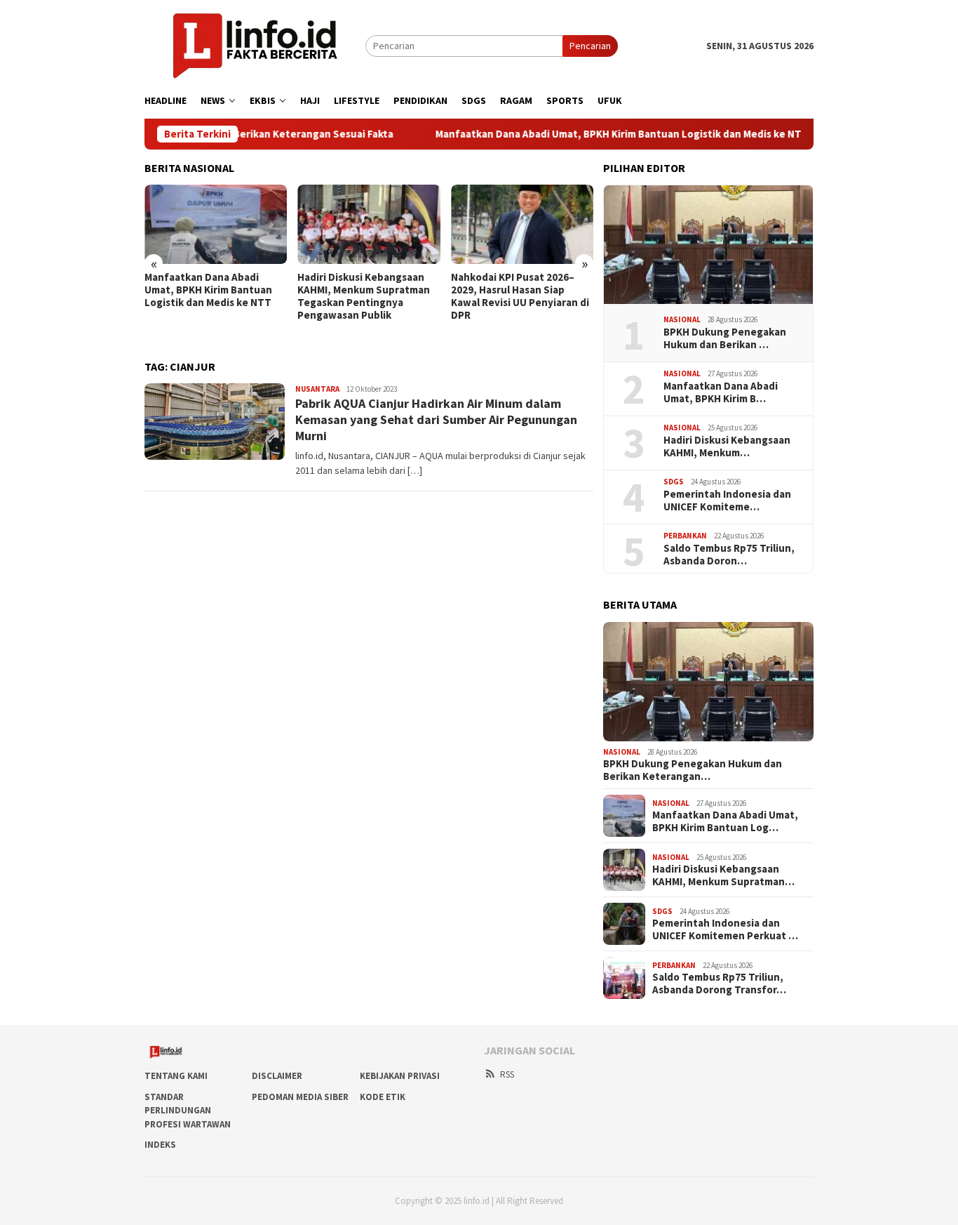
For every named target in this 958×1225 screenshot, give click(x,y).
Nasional (682, 319)
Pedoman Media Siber (300, 1097)
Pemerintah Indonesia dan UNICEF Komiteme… (727, 500)
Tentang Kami (176, 1076)
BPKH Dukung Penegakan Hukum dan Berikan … (724, 338)
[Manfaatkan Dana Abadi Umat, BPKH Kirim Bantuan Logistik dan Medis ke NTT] (215, 225)
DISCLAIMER (277, 1076)
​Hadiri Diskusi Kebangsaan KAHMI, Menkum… (726, 446)
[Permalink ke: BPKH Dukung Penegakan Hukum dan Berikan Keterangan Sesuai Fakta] (708, 245)
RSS (507, 1074)
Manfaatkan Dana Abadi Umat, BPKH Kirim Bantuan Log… (725, 821)
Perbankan (685, 536)
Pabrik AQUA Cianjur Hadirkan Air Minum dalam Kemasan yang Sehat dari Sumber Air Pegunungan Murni (436, 419)
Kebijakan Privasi (400, 1076)
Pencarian (590, 45)
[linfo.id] (254, 45)
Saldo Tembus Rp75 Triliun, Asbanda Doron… (729, 554)
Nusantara (317, 389)
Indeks (160, 1145)
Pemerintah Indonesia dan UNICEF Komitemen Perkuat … (725, 929)
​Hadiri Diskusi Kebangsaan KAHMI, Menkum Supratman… (723, 875)
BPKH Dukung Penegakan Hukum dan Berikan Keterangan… (692, 770)
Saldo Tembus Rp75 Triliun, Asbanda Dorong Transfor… (719, 983)
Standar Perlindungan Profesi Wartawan (187, 1110)
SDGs (673, 481)
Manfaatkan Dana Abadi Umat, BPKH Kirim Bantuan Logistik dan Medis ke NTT (583, 134)
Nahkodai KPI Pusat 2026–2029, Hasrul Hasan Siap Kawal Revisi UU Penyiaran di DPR (520, 296)
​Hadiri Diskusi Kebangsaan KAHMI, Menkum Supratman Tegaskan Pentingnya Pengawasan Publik (363, 296)
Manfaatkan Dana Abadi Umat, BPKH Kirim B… (720, 392)
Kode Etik (382, 1097)
